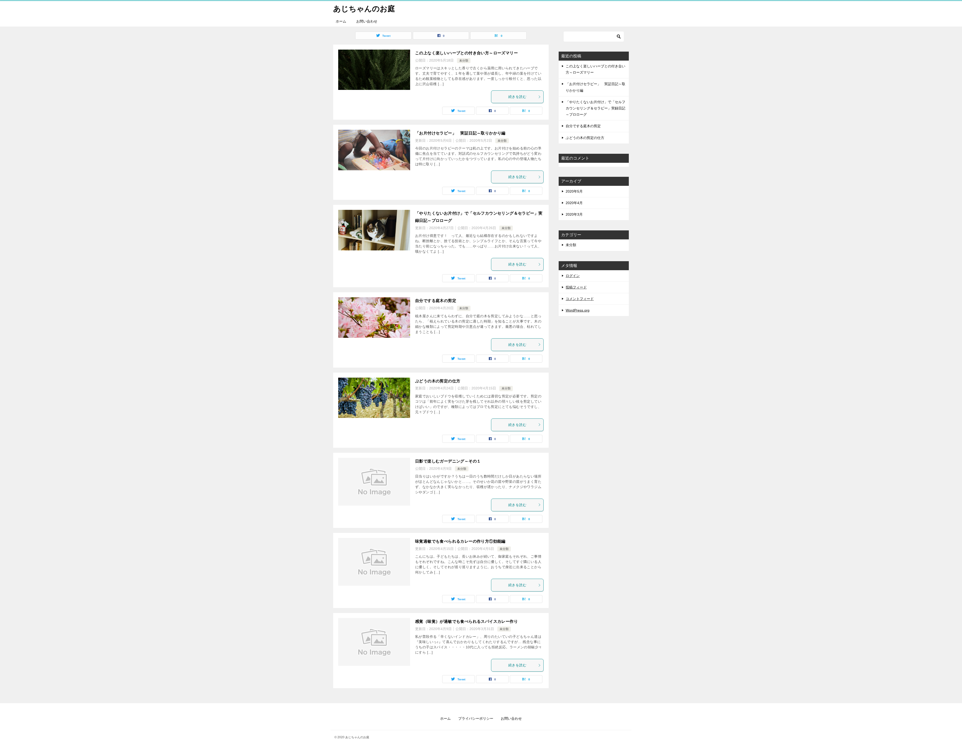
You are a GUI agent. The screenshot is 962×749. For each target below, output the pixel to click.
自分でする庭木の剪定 (437, 300)
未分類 (463, 60)
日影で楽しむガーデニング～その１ (448, 461)
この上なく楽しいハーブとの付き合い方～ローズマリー (466, 53)
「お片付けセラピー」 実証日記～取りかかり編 (460, 133)
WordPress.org (577, 310)
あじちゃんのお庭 (364, 9)
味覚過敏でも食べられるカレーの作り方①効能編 (460, 541)
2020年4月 (574, 203)
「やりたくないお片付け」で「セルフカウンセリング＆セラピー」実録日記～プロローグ (595, 108)
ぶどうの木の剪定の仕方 (437, 381)
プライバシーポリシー (475, 718)
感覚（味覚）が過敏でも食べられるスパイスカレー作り (466, 621)
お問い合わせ (366, 21)
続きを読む (517, 97)
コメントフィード (580, 299)
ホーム (341, 21)
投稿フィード (576, 287)
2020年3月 (574, 214)
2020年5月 (574, 191)
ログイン (573, 276)
